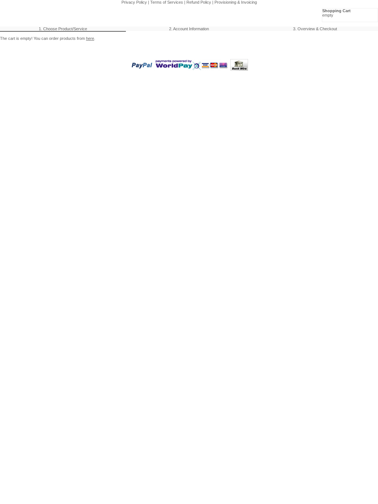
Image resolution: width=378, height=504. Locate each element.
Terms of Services (166, 2)
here (90, 38)
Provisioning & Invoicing (235, 2)
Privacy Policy (134, 2)
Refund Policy (198, 2)
